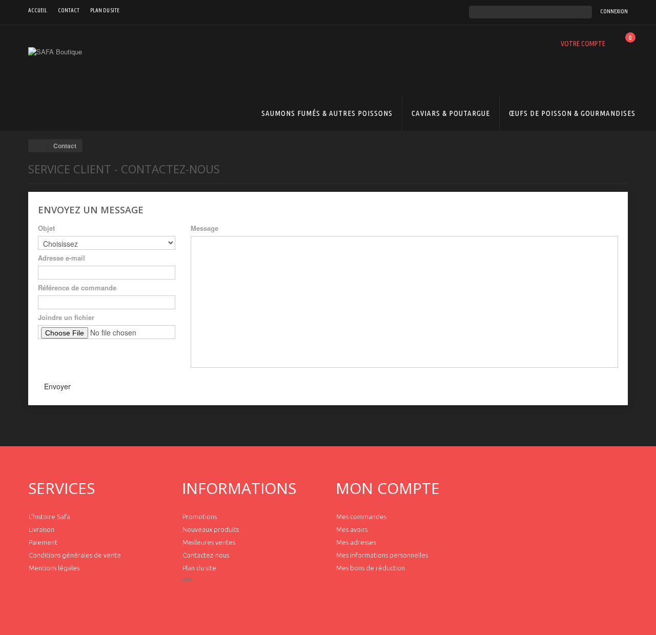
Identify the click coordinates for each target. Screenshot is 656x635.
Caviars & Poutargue (451, 113)
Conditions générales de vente (75, 555)
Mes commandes (361, 516)
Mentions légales (54, 567)
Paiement (43, 542)
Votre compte (583, 43)
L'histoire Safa (49, 516)
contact (68, 10)
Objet (46, 228)
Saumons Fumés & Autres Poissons (327, 113)
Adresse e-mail (61, 258)
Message (204, 228)
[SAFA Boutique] (123, 85)
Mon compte (388, 488)
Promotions (199, 516)
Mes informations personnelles (382, 555)
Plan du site (104, 10)
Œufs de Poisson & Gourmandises (572, 113)
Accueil (37, 10)
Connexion (614, 11)
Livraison (41, 529)
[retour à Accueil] (38, 146)
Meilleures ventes (208, 542)
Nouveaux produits (210, 529)
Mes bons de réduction (370, 567)
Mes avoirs (351, 529)
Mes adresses (356, 542)
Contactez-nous (205, 555)
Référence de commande (77, 287)
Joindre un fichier (66, 317)
